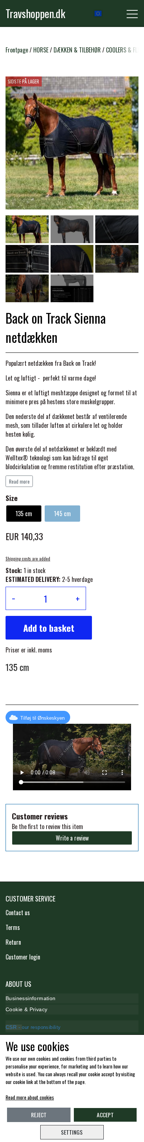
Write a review (72, 838)
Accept (105, 1115)
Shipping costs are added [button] (28, 559)
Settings (72, 1132)
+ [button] (78, 598)
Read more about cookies (30, 1097)
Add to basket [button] (48, 627)
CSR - (14, 1027)
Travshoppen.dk (35, 13)
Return (13, 942)
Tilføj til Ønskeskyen (42, 718)
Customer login (23, 956)
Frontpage (17, 49)
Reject (39, 1115)
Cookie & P (19, 1009)
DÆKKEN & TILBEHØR (77, 49)
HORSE (40, 49)
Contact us (18, 912)
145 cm (62, 513)
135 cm (24, 513)
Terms (13, 927)
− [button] (13, 598)
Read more (19, 481)
